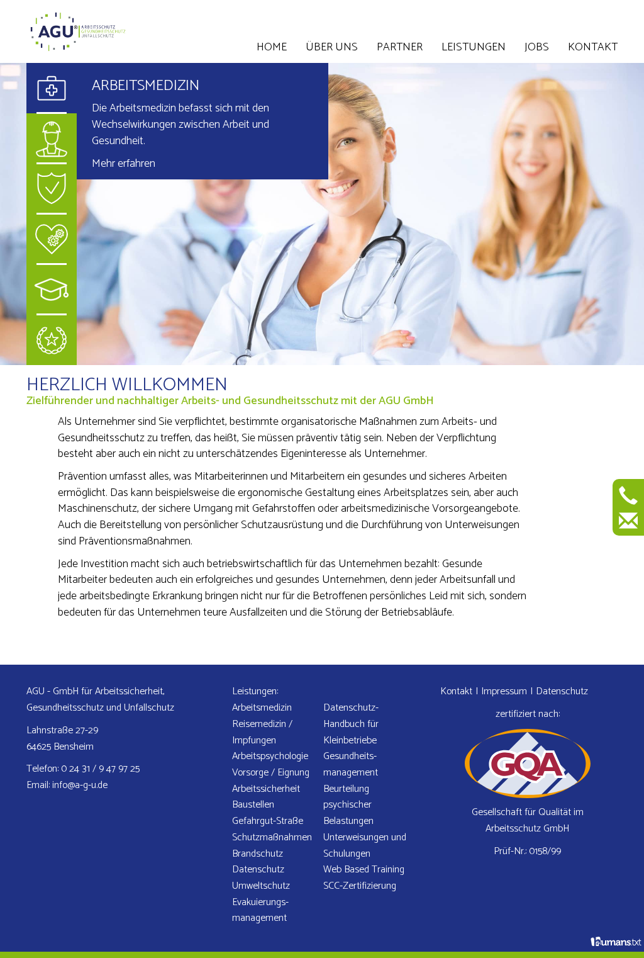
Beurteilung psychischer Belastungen (348, 805)
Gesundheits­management (350, 764)
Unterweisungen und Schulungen (364, 845)
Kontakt (593, 47)
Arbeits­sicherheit (266, 788)
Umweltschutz (261, 885)
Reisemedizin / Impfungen (262, 732)
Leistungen (473, 47)
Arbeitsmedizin (145, 86)
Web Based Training (363, 869)
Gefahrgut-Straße (267, 821)
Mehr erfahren (123, 163)
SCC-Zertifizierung (359, 885)
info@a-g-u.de (80, 785)
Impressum (504, 691)
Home (272, 47)
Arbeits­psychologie (270, 756)
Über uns (332, 47)
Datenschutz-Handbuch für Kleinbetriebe (351, 723)
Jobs (537, 47)
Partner (400, 47)
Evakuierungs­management (260, 910)
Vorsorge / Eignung (270, 772)
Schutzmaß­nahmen (272, 837)
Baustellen (253, 804)
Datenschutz (258, 869)
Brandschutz (257, 853)
